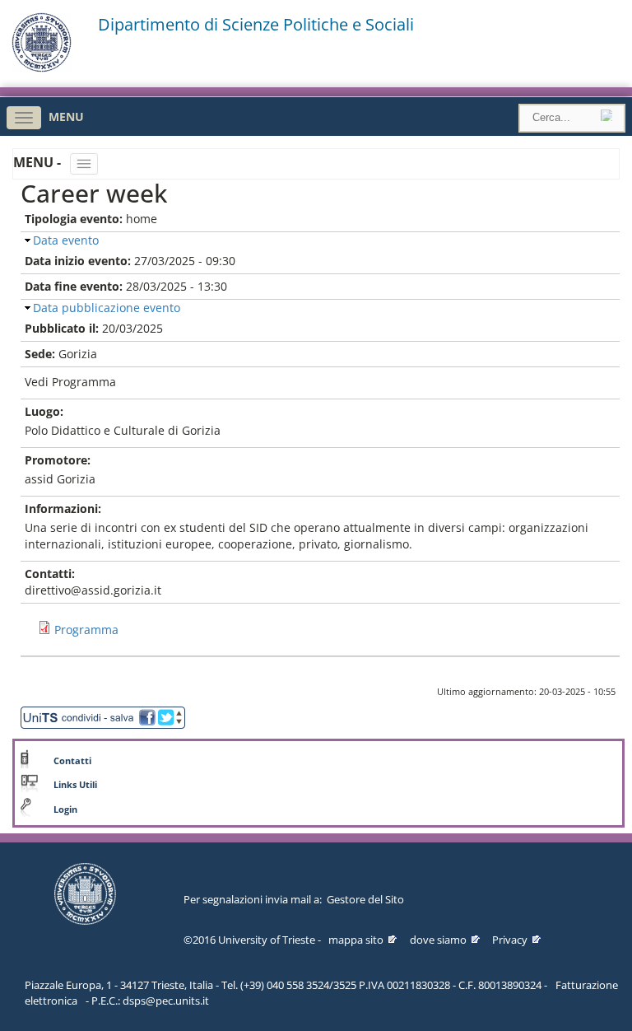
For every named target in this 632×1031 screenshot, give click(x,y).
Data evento (66, 240)
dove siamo (438, 939)
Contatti (72, 761)
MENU (66, 116)
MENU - (38, 162)
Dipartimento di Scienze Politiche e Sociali (256, 24)
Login (65, 809)
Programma (86, 629)
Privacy (509, 939)
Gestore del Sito (365, 899)
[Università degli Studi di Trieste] (42, 68)
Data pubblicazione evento (106, 307)
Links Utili (75, 785)
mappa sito (355, 939)
